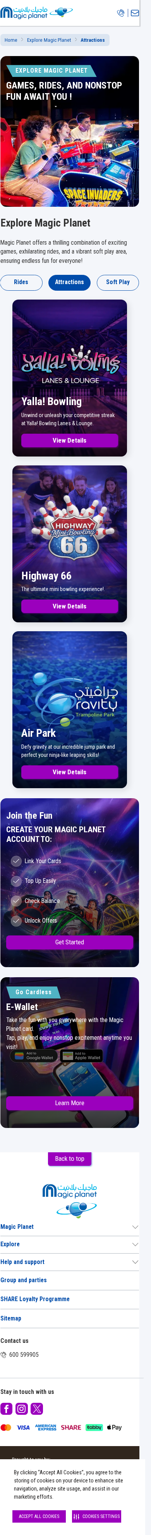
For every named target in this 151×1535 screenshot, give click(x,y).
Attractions (69, 282)
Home (11, 40)
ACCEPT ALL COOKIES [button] (39, 1516)
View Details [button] (69, 440)
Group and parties (23, 1280)
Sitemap (10, 1318)
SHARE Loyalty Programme (35, 1299)
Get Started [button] (69, 942)
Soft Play (118, 282)
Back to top (69, 1158)
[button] (6, 1409)
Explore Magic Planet (49, 40)
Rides (21, 282)
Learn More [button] (69, 1103)
